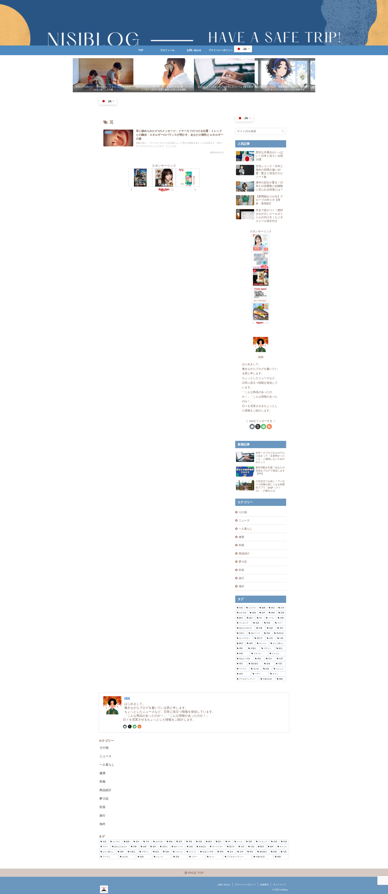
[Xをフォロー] (258, 426)
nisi (260, 356)
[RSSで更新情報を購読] (269, 426)
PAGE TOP (195, 872)
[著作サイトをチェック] (252, 426)
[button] (283, 131)
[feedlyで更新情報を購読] (263, 426)
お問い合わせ (223, 884)
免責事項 (264, 884)
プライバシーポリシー (245, 884)
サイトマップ (279, 884)
